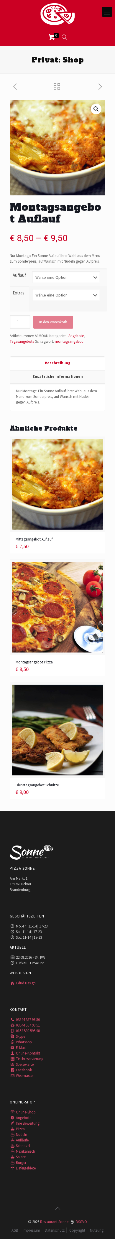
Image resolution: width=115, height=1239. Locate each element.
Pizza (20, 1128)
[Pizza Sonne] (57, 14)
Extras (18, 293)
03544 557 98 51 (27, 1025)
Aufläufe (22, 1140)
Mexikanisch (25, 1151)
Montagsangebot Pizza (34, 662)
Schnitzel (22, 1145)
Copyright (77, 1230)
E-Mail (20, 1047)
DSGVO (81, 1221)
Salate (20, 1156)
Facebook (23, 1069)
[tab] (57, 363)
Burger (20, 1162)
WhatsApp (23, 1041)
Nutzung (97, 1230)
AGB (15, 1230)
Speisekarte (24, 1064)
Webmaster (24, 1075)
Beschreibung (57, 362)
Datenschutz (55, 1230)
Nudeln (21, 1134)
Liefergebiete (25, 1168)
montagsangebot (69, 341)
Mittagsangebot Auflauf (34, 539)
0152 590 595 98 (27, 1030)
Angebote (76, 335)
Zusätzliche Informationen (57, 376)
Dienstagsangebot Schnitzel (38, 784)
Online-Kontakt (27, 1053)
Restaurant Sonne (54, 1221)
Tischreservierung (29, 1058)
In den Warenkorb (53, 321)
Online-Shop (25, 1112)
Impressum (31, 1230)
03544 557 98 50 (27, 1019)
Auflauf (19, 275)
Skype (20, 1036)
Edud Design (25, 983)
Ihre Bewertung (27, 1123)
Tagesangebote (22, 341)
